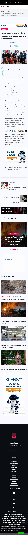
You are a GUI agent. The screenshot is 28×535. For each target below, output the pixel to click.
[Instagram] (14, 500)
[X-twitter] (14, 496)
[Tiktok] (14, 507)
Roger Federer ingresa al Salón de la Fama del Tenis (14, 369)
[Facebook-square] (14, 493)
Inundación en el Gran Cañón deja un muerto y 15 (13, 299)
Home (2, 11)
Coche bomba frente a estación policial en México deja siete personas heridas (14, 239)
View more (15, 530)
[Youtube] (14, 503)
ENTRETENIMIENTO (14, 485)
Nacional (8, 11)
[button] (10, 249)
